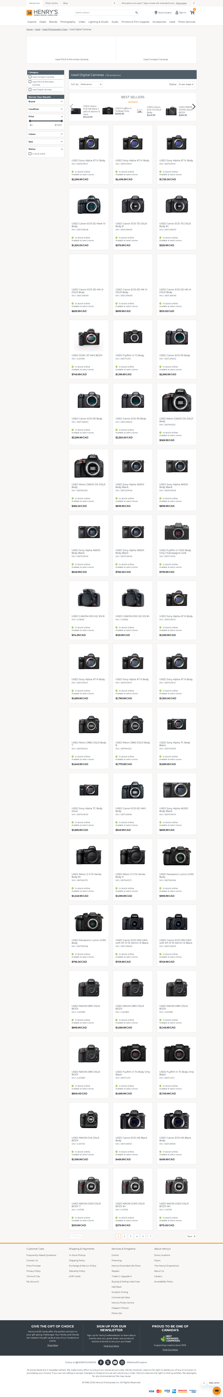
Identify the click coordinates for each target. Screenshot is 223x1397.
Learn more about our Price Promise (168, 3)
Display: (173, 84)
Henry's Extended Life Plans (126, 1266)
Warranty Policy (77, 1271)
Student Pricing (120, 1292)
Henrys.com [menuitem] (34, 3)
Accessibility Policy (163, 1281)
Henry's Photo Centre (123, 1303)
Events (115, 1255)
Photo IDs (117, 1313)
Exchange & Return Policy (82, 1266)
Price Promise (33, 1266)
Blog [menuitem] (65, 3)
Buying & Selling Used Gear (126, 1281)
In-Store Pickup (77, 1255)
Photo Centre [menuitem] (51, 3)
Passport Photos (120, 1308)
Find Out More (111, 1346)
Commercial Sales (121, 1297)
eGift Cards (74, 1276)
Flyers (157, 1260)
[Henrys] (42, 13)
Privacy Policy (33, 1271)
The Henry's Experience (166, 1266)
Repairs (115, 1271)
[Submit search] (136, 13)
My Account (32, 1281)
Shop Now (52, 1345)
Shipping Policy (77, 1260)
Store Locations (162, 1255)
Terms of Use (33, 1276)
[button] (114, 3)
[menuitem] (72, 50)
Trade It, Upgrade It (122, 1276)
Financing (117, 1260)
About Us (159, 1271)
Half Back (117, 1287)
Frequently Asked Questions (41, 1255)
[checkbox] (45, 77)
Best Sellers (132, 97)
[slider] (30, 121)
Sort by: (75, 84)
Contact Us (32, 1260)
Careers (158, 1276)
